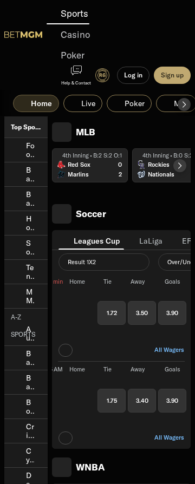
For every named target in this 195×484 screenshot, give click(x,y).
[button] (184, 104)
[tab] (91, 240)
